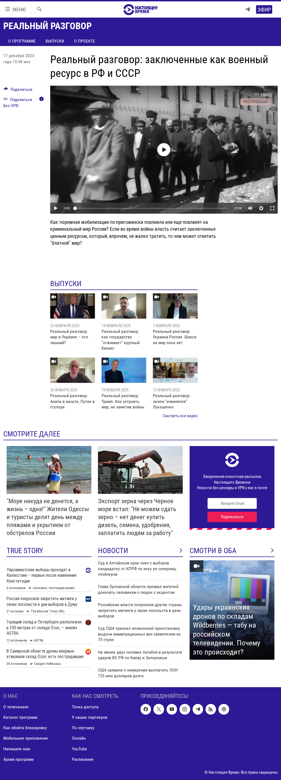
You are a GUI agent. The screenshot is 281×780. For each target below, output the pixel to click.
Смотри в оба (213, 550)
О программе (22, 41)
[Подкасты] (223, 709)
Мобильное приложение (25, 738)
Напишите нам (16, 748)
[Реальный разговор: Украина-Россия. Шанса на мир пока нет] (175, 306)
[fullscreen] (272, 208)
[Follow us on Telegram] (198, 709)
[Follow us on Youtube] (172, 709)
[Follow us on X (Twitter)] (158, 709)
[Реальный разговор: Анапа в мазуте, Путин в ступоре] (72, 370)
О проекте (84, 41)
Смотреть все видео (180, 415)
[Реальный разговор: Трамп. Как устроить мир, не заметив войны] (124, 370)
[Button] (18, 91)
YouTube (79, 748)
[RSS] (211, 709)
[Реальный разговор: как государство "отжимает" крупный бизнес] (124, 306)
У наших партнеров (89, 717)
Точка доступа (85, 706)
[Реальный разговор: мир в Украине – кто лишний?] (72, 306)
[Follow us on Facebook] (145, 709)
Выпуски (55, 41)
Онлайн (79, 738)
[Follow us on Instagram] (184, 709)
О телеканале (16, 706)
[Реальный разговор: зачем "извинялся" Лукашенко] (175, 370)
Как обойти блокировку (25, 728)
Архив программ (18, 759)
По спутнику (83, 728)
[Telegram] (247, 9)
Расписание (83, 759)
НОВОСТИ (113, 550)
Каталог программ (20, 717)
